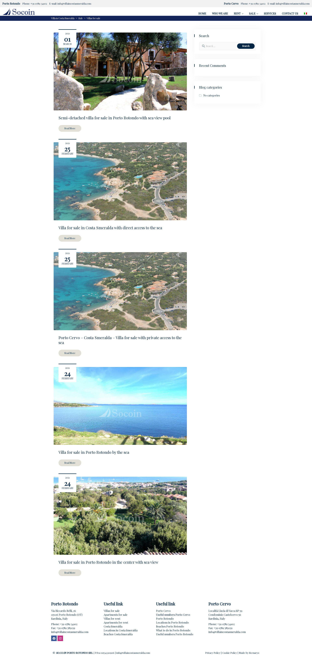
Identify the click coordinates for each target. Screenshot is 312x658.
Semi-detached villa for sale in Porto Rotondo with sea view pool (114, 117)
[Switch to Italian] (305, 13)
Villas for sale (112, 610)
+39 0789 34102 (39, 3)
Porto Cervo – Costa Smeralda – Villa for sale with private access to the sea (120, 340)
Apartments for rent (116, 622)
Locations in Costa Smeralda (120, 630)
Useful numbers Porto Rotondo (174, 634)
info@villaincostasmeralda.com (74, 3)
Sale (252, 13)
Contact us (290, 13)
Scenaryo (254, 652)
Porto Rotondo (165, 618)
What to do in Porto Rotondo (173, 630)
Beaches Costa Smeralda (118, 634)
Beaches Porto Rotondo (170, 626)
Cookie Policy (230, 652)
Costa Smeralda (113, 626)
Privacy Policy (213, 652)
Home (202, 13)
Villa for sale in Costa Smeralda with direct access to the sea (110, 227)
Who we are (220, 13)
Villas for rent (112, 618)
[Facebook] (54, 638)
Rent (237, 13)
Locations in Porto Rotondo (172, 622)
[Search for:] (227, 46)
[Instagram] (60, 638)
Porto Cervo (163, 610)
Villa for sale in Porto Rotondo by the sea (93, 452)
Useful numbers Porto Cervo (173, 614)
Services (270, 13)
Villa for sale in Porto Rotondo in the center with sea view (108, 562)
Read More (69, 128)
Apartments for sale (115, 614)
